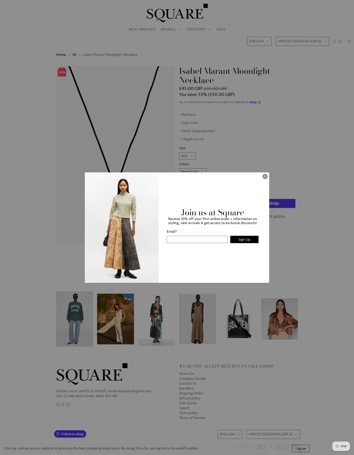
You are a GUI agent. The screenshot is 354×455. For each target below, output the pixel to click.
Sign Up (244, 239)
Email (172, 231)
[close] (265, 176)
